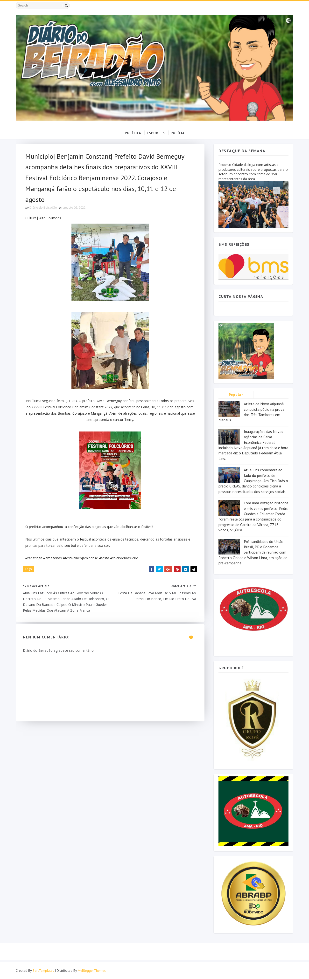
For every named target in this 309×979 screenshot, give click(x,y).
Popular (236, 394)
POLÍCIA (177, 133)
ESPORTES (156, 133)
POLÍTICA (133, 133)
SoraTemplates (43, 970)
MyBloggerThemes (92, 970)
